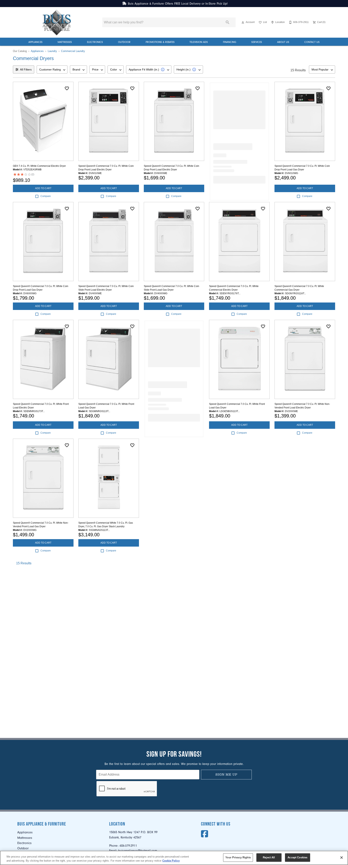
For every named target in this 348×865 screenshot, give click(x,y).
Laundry (52, 51)
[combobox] (52, 69)
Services (256, 42)
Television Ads (199, 42)
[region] (174, 858)
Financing (229, 42)
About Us (283, 42)
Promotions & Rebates (160, 42)
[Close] (341, 857)
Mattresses (65, 42)
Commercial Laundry (73, 51)
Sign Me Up (226, 774)
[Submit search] (227, 22)
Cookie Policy (171, 860)
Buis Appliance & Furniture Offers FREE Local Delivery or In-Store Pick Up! (178, 3)
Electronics (95, 42)
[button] (242, 22)
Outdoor (124, 42)
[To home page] (57, 22)
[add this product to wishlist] (67, 88)
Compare (45, 196)
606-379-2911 (128, 845)
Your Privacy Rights (238, 857)
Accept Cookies (297, 857)
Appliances (35, 42)
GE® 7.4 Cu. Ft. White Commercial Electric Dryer (39, 166)
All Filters (26, 69)
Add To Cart (43, 188)
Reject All (269, 857)
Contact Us (312, 42)
